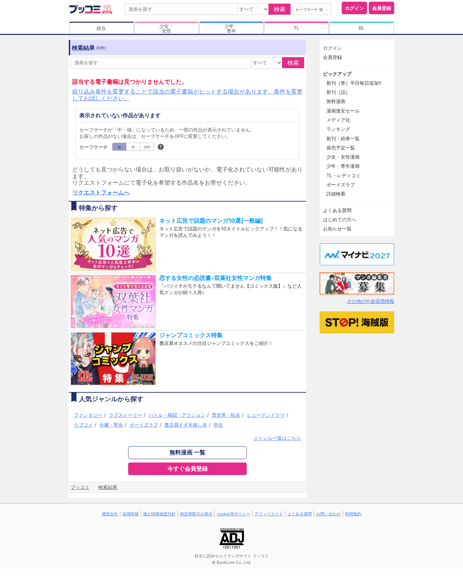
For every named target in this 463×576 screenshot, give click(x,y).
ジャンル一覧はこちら (277, 438)
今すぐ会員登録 (187, 468)
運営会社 (110, 513)
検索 (279, 9)
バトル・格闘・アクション (176, 415)
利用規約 (353, 513)
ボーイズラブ (143, 425)
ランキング (338, 129)
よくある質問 (337, 210)
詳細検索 (335, 194)
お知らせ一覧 (337, 228)
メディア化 (338, 120)
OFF (147, 147)
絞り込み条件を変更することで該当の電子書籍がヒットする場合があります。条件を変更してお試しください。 (187, 94)
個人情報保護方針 (159, 513)
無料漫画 (335, 101)
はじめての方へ (339, 219)
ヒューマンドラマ (266, 415)
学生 (218, 425)
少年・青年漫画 (343, 166)
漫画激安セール (343, 111)
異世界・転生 (226, 415)
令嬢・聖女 (111, 425)
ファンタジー (88, 415)
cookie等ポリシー (233, 513)
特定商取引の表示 (196, 513)
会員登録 (381, 8)
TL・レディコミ (343, 175)
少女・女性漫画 (343, 157)
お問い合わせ (328, 513)
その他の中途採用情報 (370, 301)
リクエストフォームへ (101, 192)
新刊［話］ (338, 92)
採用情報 (130, 513)
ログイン (354, 8)
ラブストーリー (125, 415)
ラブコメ (83, 425)
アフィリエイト (269, 513)
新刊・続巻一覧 (343, 138)
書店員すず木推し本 (185, 425)
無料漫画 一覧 (187, 452)
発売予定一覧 (340, 147)
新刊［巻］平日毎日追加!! (353, 83)
